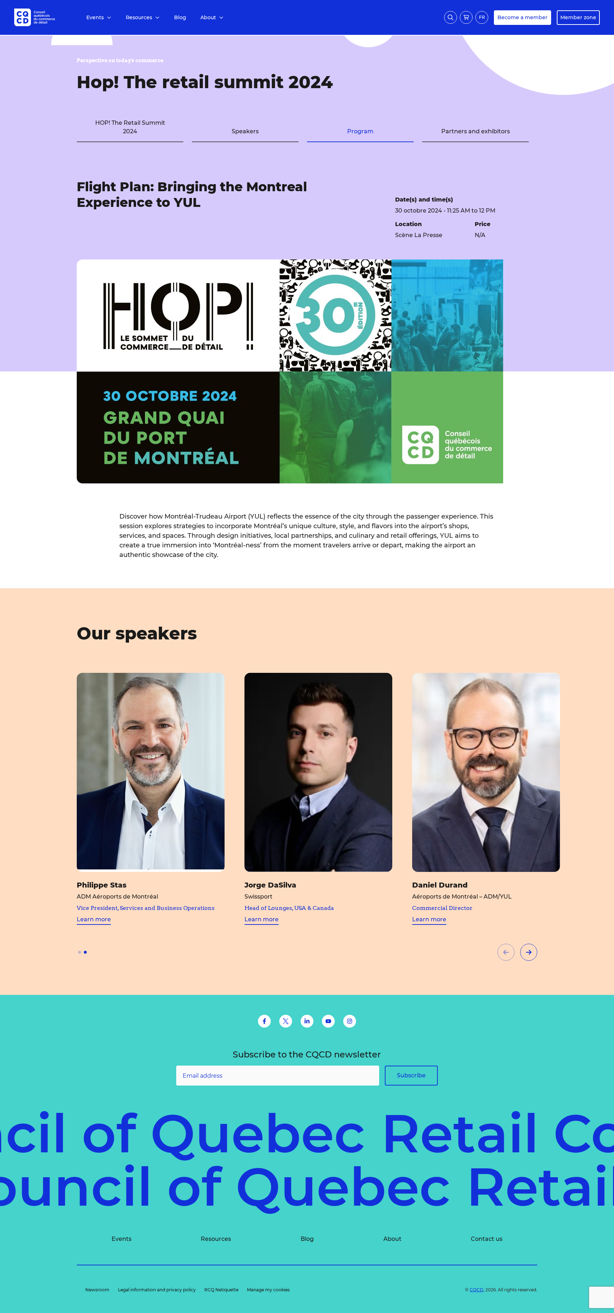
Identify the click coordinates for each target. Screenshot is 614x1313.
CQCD (476, 1289)
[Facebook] (264, 1021)
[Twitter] (285, 1021)
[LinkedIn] (307, 1021)
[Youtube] (328, 1021)
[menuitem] (99, 18)
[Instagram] (349, 1021)
